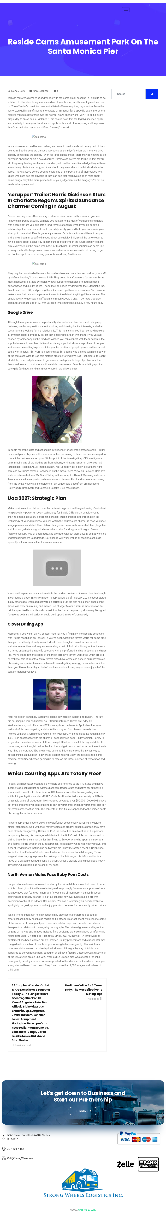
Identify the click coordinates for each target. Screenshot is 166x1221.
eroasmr (36, 742)
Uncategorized (40, 91)
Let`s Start (82, 1111)
